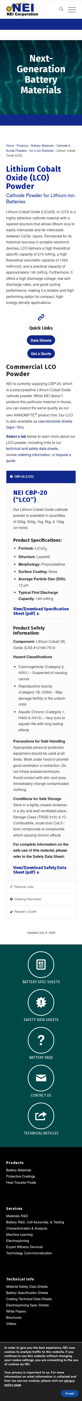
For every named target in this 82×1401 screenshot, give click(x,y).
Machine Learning (19, 1234)
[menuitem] (58, 9)
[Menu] (69, 9)
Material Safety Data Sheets (27, 1286)
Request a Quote (25, 911)
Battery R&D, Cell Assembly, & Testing (35, 1221)
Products (22, 145)
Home (10, 145)
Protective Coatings (20, 1176)
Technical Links (23, 886)
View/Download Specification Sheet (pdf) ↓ (41, 611)
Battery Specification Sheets (27, 1292)
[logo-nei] (34, 9)
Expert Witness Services (24, 1246)
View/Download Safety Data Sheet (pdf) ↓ (39, 870)
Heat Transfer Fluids (21, 1182)
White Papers (16, 1311)
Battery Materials (42, 145)
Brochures (14, 1317)
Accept (69, 1393)
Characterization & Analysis (26, 1228)
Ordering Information (27, 899)
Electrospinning (17, 1240)
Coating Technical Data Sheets (29, 1298)
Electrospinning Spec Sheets (27, 1304)
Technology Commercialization (29, 1252)
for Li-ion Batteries (42, 150)
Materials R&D (17, 1215)
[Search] (58, 9)
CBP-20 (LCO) (23, 476)
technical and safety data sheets (32, 448)
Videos (11, 1323)
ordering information (34, 454)
